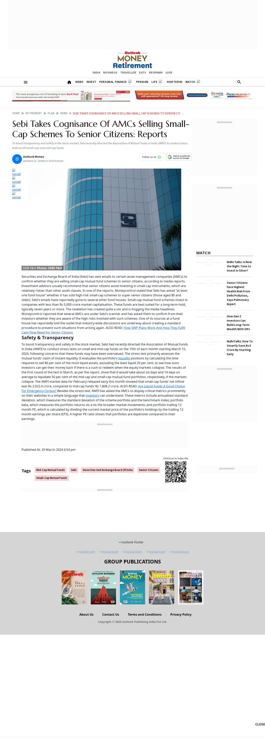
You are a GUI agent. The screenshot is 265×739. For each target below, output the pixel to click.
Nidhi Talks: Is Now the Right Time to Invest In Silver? (239, 266)
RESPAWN (156, 72)
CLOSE (260, 724)
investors (92, 395)
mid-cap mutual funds (50, 470)
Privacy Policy (180, 614)
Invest (91, 82)
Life (154, 82)
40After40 (174, 82)
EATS (142, 72)
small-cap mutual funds (51, 478)
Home (16, 113)
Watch (190, 82)
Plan (51, 113)
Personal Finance (113, 82)
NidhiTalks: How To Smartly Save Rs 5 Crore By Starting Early (240, 347)
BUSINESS (110, 72)
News (79, 82)
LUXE (168, 72)
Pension (142, 82)
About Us (86, 614)
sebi (73, 470)
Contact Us (110, 614)
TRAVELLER (128, 72)
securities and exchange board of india (108, 470)
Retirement (33, 113)
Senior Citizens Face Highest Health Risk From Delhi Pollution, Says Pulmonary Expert (238, 293)
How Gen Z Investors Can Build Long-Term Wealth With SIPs (238, 322)
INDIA (96, 72)
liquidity (124, 358)
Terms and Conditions (145, 614)
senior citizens (148, 470)
